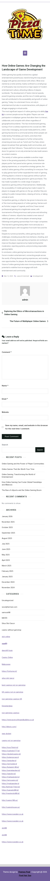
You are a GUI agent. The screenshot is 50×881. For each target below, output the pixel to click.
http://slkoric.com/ (9, 727)
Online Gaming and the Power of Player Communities (23, 464)
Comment (6, 352)
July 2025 (5, 544)
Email (5, 399)
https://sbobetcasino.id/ (11, 754)
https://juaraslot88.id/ (10, 790)
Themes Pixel (24, 872)
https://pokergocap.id (10, 757)
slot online (6, 637)
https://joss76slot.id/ (10, 747)
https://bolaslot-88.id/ (10, 767)
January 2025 (7, 577)
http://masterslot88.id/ (11, 793)
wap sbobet (6, 734)
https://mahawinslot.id (10, 777)
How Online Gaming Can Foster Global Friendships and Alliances (22, 483)
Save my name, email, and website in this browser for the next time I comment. (26, 427)
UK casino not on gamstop (12, 692)
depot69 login (7, 650)
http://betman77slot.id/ (11, 787)
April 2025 (6, 560)
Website (5, 412)
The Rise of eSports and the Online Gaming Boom (22, 490)
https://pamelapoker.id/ (11, 770)
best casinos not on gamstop (13, 685)
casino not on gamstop (11, 740)
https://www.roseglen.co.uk (12, 814)
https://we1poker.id (9, 764)
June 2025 (6, 549)
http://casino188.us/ (10, 800)
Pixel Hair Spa (25, 875)
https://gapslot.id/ (9, 774)
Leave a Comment (23, 276)
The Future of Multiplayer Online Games (28, 321)
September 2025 (8, 533)
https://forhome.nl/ (9, 671)
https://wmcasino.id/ (10, 780)
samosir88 (6, 612)
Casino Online (7, 657)
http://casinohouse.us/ (11, 807)
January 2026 (7, 516)
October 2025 (7, 527)
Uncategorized (38, 276)
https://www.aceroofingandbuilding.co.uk (18, 720)
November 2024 (8, 587)
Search (5, 445)
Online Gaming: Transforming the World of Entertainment (18, 475)
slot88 (4, 828)
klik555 (4, 618)
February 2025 (7, 571)
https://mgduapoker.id (10, 783)
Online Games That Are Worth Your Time (18, 469)
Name (5, 386)
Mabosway (6, 664)
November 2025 (8, 522)
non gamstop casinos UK (12, 699)
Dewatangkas (7, 706)
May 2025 (5, 555)
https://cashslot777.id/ (11, 751)
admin (25, 299)
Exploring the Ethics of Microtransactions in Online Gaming (24, 313)
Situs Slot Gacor (8, 623)
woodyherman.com (9, 607)
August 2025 (7, 538)
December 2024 (8, 582)
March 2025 (6, 566)
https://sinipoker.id (9, 760)
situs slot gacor (8, 678)
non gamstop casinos (10, 713)
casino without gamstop (11, 630)
